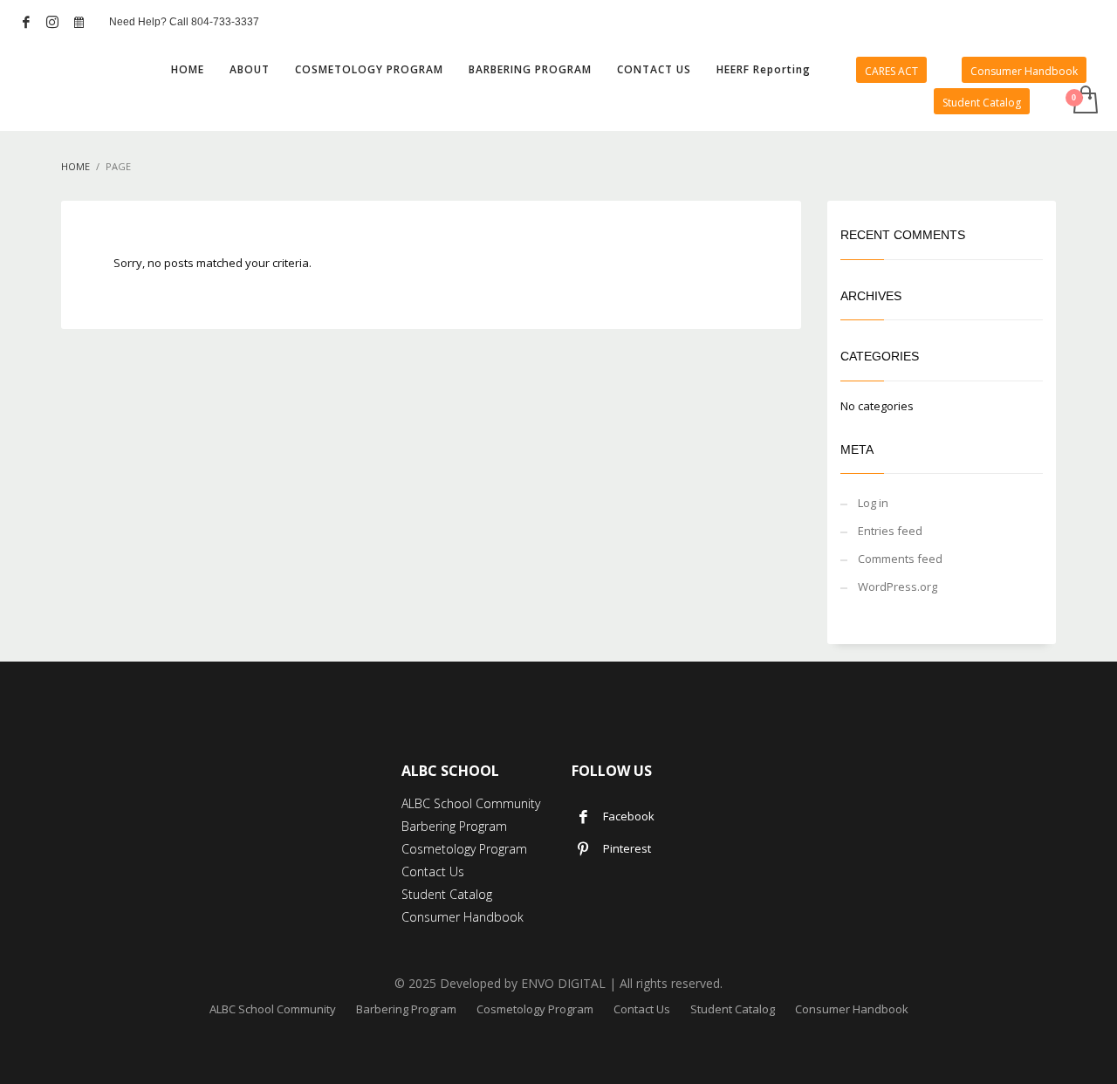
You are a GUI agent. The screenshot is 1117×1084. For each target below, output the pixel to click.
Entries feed (890, 531)
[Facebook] (26, 22)
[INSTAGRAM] (52, 22)
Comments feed (900, 558)
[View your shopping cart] (1084, 101)
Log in (873, 503)
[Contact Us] (78, 22)
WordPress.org (897, 586)
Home (75, 166)
